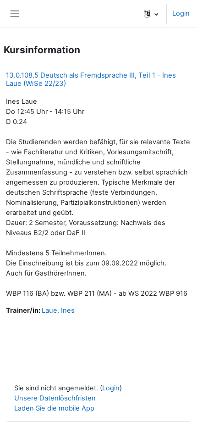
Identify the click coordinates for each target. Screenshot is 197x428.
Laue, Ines (58, 310)
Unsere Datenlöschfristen (55, 398)
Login (181, 13)
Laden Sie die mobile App (54, 408)
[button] (150, 14)
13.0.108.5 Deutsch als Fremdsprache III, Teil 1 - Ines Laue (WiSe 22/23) (91, 79)
